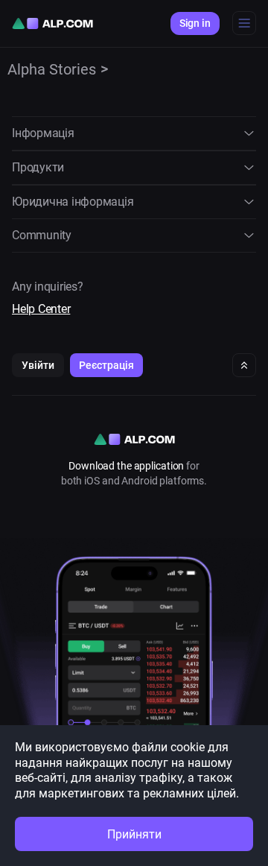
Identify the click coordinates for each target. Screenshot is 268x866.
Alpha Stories (51, 69)
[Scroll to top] (244, 365)
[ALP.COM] (52, 23)
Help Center (41, 309)
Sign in (195, 23)
